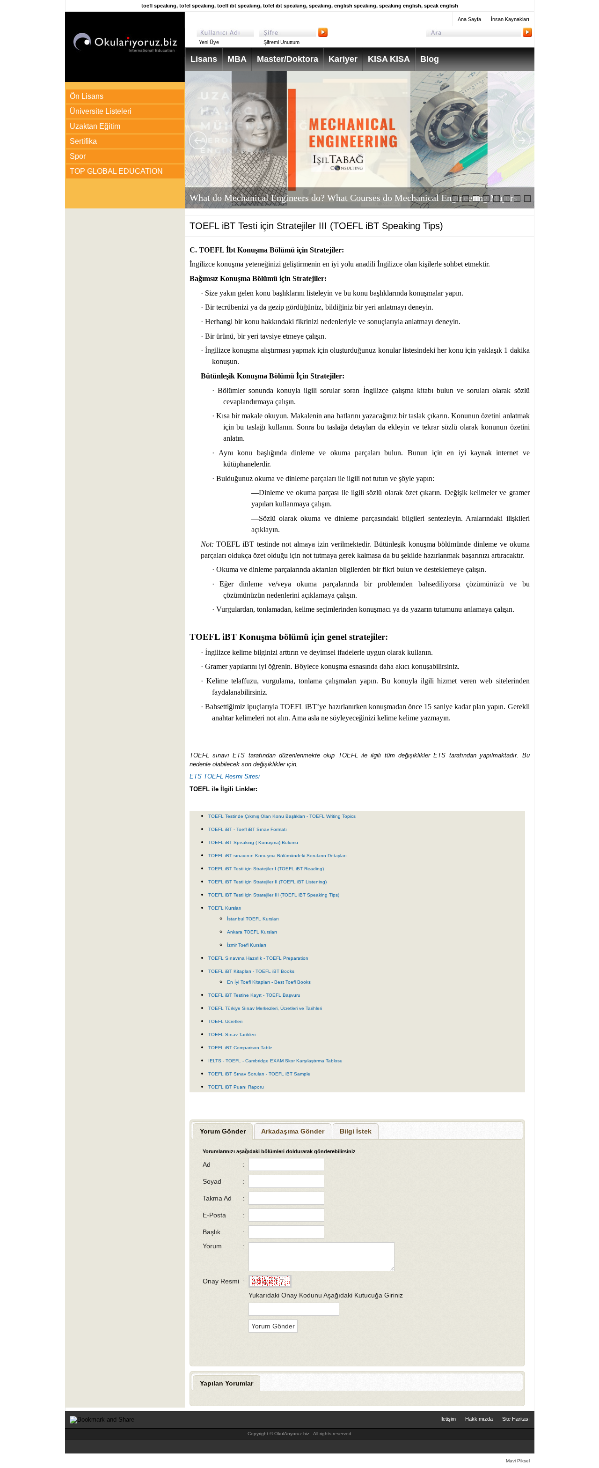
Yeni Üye (209, 42)
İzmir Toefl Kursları (246, 945)
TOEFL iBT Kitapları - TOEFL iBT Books (251, 971)
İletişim (448, 1419)
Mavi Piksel (518, 1460)
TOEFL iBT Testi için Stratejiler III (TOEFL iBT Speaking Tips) (273, 894)
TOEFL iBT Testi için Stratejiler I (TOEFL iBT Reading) (266, 868)
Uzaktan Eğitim (95, 126)
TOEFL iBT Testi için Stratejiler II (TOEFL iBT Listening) (267, 881)
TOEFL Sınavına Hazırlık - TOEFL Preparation (258, 958)
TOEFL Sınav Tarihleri (232, 1034)
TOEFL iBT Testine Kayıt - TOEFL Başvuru (254, 995)
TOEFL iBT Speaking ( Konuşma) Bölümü (253, 842)
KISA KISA (389, 59)
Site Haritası (516, 1419)
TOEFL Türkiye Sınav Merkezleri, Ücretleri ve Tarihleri (265, 1008)
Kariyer (343, 59)
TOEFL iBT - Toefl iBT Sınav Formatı (247, 829)
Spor (78, 156)
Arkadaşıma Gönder (292, 1131)
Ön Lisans (86, 96)
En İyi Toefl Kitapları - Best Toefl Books (269, 982)
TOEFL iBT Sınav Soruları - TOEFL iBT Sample (259, 1073)
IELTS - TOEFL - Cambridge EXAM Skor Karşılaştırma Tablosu (275, 1060)
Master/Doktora (287, 59)
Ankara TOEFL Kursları (252, 931)
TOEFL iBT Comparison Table (240, 1047)
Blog (429, 59)
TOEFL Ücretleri (225, 1021)
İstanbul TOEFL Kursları (253, 918)
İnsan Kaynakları (510, 19)
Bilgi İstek (356, 1131)
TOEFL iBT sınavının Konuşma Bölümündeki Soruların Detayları (277, 855)
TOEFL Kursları (224, 908)
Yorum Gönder (223, 1131)
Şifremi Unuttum (281, 42)
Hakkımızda (479, 1419)
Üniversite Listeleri (100, 111)
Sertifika (83, 141)
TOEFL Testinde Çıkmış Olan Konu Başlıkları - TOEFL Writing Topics (282, 816)
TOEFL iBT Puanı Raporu (236, 1087)
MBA (237, 59)
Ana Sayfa (469, 19)
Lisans (203, 59)
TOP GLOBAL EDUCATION (116, 171)
